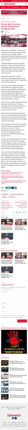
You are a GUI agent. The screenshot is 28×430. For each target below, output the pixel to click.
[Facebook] (13, 418)
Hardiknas (4, 197)
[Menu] (2, 4)
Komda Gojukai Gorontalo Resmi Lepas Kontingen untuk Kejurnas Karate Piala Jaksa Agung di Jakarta (13, 182)
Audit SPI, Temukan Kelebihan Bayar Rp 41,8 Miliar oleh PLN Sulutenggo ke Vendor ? (17, 389)
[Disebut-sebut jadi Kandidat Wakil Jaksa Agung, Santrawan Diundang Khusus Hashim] (5, 376)
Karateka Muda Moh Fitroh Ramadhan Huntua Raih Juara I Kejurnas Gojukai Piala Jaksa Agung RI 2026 (17, 362)
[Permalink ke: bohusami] (2, 32)
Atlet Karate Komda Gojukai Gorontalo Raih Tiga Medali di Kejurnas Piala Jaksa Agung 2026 (18, 369)
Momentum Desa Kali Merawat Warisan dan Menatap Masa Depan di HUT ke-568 (12, 173)
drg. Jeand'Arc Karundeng (16, 194)
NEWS (14, 21)
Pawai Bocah (12, 197)
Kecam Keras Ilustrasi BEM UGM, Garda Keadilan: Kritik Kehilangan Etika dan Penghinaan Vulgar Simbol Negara (18, 396)
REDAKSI (14, 422)
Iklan (3, 407)
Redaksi (7, 407)
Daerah (3, 21)
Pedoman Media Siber (14, 424)
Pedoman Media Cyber (19, 407)
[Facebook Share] (14, 212)
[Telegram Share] (23, 212)
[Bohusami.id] (9, 4)
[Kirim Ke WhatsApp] (26, 212)
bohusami (6, 31)
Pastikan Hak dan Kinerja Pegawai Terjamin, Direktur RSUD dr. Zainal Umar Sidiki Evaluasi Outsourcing (12, 177)
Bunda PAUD (5, 194)
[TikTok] (15, 418)
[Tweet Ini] (17, 212)
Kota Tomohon (8, 21)
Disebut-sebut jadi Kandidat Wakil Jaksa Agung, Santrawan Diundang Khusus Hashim (18, 376)
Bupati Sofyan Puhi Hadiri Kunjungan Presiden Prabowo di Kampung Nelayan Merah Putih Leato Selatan (18, 382)
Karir (11, 407)
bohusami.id (5, 426)
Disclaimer (18, 408)
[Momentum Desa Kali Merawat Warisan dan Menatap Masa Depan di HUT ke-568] (7, 222)
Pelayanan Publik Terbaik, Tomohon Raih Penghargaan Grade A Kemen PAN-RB (21, 204)
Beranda (24, 424)
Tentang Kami (11, 408)
